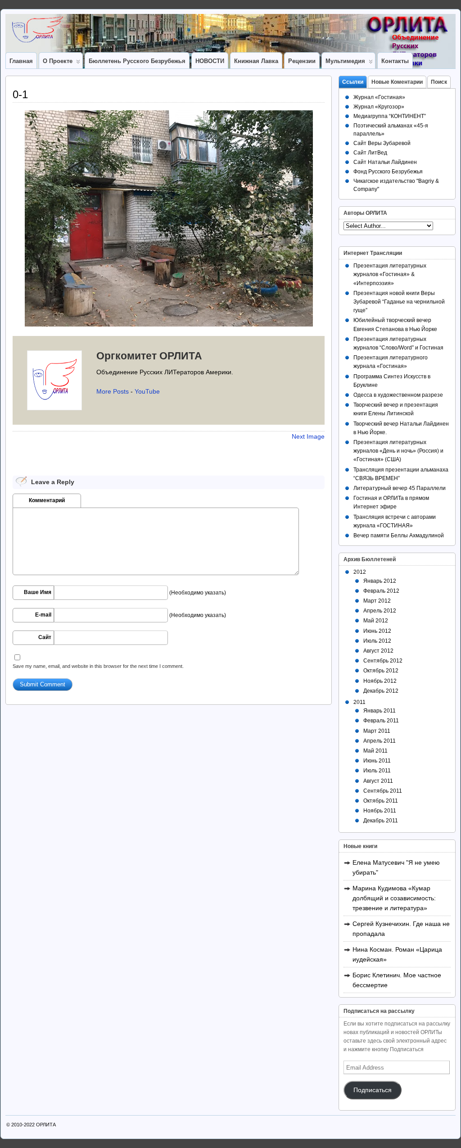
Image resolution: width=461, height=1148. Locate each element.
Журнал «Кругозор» (378, 107)
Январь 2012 (379, 581)
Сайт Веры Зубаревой (382, 143)
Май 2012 (375, 620)
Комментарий (47, 500)
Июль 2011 (377, 770)
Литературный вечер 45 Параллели (399, 488)
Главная (21, 61)
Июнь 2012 (377, 631)
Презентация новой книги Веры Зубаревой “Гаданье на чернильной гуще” (399, 301)
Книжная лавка (256, 61)
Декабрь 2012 (380, 691)
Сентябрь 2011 (382, 791)
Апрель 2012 (379, 611)
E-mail (43, 615)
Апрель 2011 (379, 741)
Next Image (308, 436)
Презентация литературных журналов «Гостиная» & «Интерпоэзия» (389, 274)
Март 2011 (376, 731)
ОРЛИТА (46, 1124)
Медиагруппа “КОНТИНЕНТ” (389, 116)
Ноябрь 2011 (379, 811)
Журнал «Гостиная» (379, 97)
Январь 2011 (379, 711)
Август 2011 (378, 781)
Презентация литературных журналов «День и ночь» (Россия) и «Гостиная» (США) (398, 451)
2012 (359, 572)
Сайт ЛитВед (370, 153)
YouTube (147, 391)
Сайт (44, 637)
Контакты (395, 61)
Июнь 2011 (377, 761)
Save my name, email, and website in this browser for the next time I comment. (98, 666)
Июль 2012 (377, 641)
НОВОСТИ (209, 61)
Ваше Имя (37, 592)
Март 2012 (377, 601)
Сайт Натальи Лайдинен (385, 162)
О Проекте (57, 61)
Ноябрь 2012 (380, 681)
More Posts (112, 391)
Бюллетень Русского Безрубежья (137, 61)
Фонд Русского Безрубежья (388, 171)
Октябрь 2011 (380, 801)
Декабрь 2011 (380, 820)
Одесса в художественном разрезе (398, 395)
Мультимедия (345, 61)
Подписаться (372, 1090)
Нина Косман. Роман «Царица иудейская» (397, 954)
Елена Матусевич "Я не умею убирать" (396, 867)
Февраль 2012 (381, 591)
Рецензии (302, 61)
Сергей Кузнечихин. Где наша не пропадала (401, 928)
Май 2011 (375, 751)
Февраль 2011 (381, 720)
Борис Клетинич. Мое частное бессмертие (397, 980)
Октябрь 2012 (380, 670)
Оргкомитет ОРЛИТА (149, 356)
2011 (359, 702)
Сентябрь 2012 (382, 661)
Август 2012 (378, 651)
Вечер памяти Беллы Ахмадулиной (398, 535)
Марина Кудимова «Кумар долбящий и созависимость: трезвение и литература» (394, 898)
